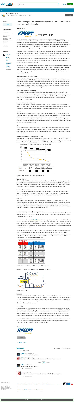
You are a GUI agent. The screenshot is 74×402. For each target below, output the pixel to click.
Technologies (29, 382)
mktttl (22, 357)
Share (7, 24)
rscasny (7, 32)
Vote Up (21, 368)
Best (44, 362)
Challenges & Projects (37, 382)
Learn (7, 13)
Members (19, 382)
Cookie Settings (20, 386)
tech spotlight (22, 337)
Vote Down (23, 368)
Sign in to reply (20, 348)
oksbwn (23, 353)
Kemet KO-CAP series (34, 219)
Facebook (67, 384)
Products (45, 382)
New (70, 15)
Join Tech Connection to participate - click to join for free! (37, 399)
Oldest (39, 362)
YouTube (72, 384)
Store (49, 382)
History (24, 342)
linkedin (69, 384)
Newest (48, 362)
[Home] (7, 4)
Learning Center (14, 13)
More (30, 15)
